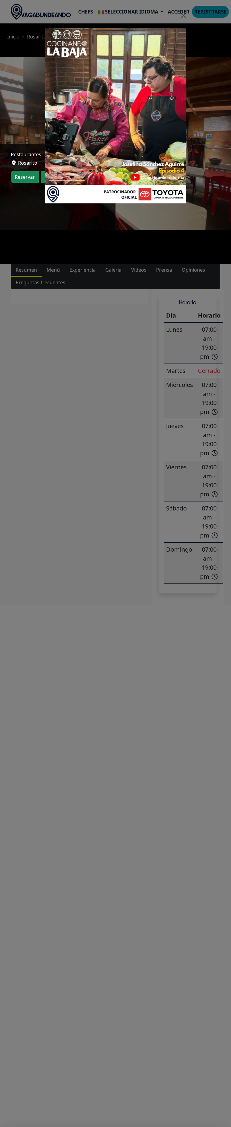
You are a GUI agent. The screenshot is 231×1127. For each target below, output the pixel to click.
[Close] (183, 15)
